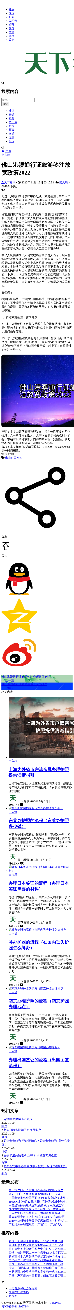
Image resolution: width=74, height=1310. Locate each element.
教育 (11, 28)
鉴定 (11, 39)
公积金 (13, 20)
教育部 (13, 1296)
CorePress (55, 1302)
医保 (11, 13)
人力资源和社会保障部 (23, 1288)
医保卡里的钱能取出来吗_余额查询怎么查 (30, 1155)
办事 (11, 35)
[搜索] (37, 147)
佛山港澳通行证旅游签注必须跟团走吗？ (27, 676)
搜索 (5, 103)
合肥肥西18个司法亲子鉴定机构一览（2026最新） (40, 1271)
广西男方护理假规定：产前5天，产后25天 (35, 1224)
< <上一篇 (7, 680)
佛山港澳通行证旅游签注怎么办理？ (24, 684)
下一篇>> (7, 688)
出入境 (5, 154)
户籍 (11, 16)
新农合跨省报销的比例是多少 (22, 1129)
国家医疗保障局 (19, 1292)
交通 (11, 32)
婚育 (11, 24)
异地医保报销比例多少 (18, 1119)
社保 (11, 9)
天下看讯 (10, 182)
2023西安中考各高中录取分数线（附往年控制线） (35, 1166)
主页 (8, 151)
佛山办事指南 (13, 457)
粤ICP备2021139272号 (15, 1306)
